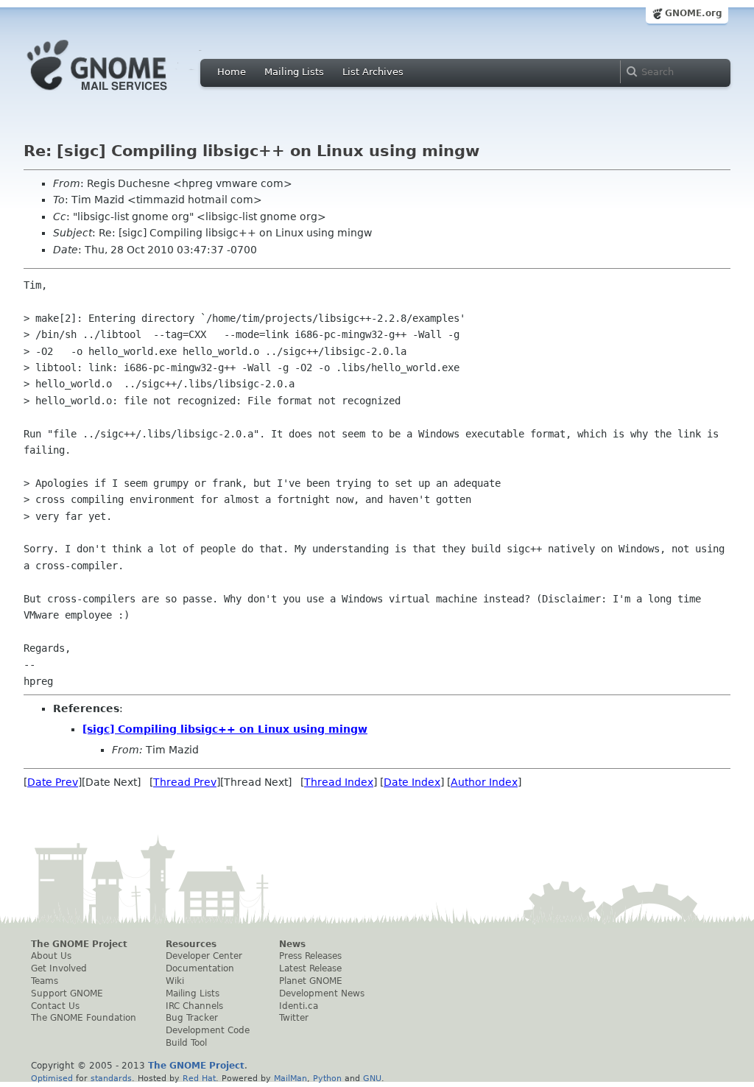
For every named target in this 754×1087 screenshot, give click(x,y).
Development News (321, 993)
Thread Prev (184, 782)
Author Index (484, 782)
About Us (51, 956)
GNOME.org (693, 13)
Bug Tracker (192, 1018)
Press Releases (310, 956)
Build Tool (186, 1043)
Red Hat (199, 1078)
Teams (44, 981)
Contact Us (55, 1006)
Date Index (412, 782)
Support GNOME (67, 993)
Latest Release (310, 968)
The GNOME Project (79, 944)
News (292, 944)
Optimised (52, 1078)
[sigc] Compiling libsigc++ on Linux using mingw (224, 729)
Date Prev (52, 782)
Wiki (175, 981)
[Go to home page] (119, 94)
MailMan (290, 1078)
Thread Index (338, 782)
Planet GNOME (310, 981)
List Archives (373, 71)
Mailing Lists (294, 71)
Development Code (208, 1030)
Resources (191, 944)
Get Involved (59, 968)
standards (111, 1078)
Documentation (200, 968)
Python (327, 1078)
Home (231, 71)
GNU (372, 1078)
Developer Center (204, 956)
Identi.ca (298, 1006)
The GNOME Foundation (83, 1018)
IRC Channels (194, 1006)
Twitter (294, 1018)
